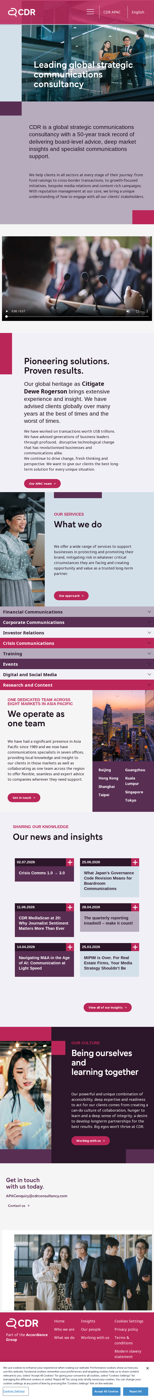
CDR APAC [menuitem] (112, 12)
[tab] (77, 611)
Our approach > (71, 596)
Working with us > (90, 1141)
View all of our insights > (108, 1007)
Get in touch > (24, 798)
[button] (90, 12)
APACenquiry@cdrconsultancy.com (36, 1196)
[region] (77, 1381)
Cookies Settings (14, 1391)
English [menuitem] (138, 12)
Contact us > (19, 1206)
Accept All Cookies (106, 1391)
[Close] (147, 1368)
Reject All (136, 1391)
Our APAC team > (42, 483)
